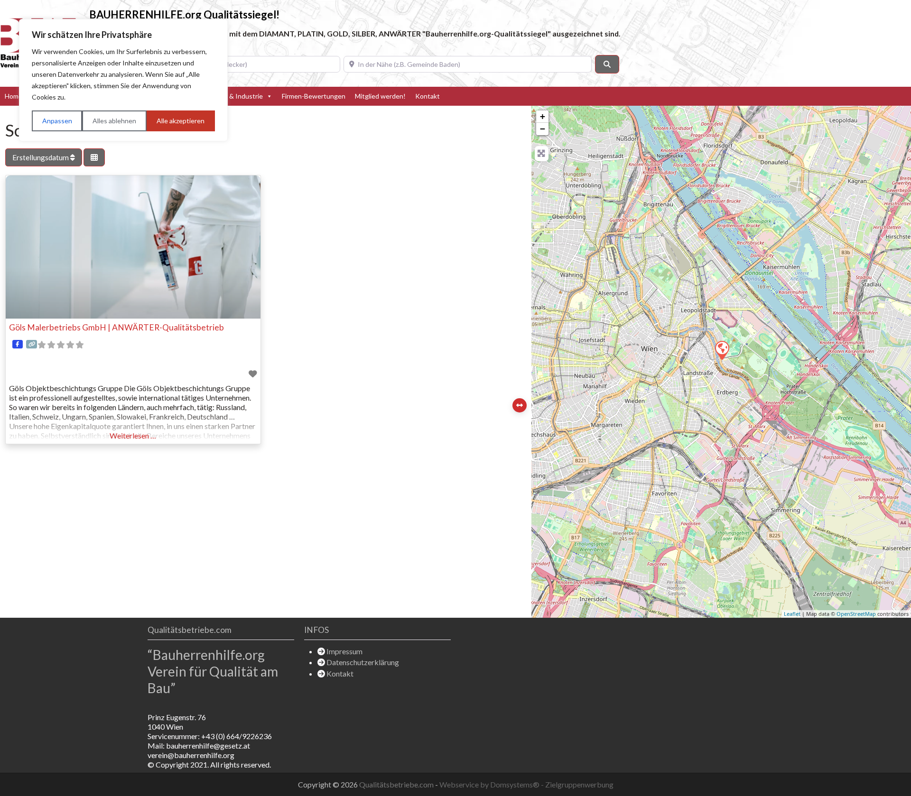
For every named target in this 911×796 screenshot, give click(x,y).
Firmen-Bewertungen (313, 96)
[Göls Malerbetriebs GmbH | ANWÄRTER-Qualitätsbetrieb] (722, 350)
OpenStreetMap (856, 613)
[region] (123, 80)
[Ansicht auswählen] (94, 157)
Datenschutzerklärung (362, 662)
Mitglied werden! (380, 96)
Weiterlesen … (133, 435)
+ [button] (542, 116)
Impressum (344, 651)
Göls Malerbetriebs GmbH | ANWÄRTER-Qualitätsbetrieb (116, 327)
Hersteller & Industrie (230, 96)
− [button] (542, 129)
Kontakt (427, 96)
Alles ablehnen (114, 121)
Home (13, 96)
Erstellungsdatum (41, 157)
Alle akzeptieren (181, 121)
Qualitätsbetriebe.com (397, 784)
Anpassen (57, 121)
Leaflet (792, 613)
